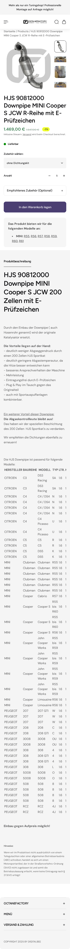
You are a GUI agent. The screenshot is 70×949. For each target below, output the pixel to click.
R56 (33, 236)
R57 (40, 236)
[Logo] (35, 22)
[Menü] (6, 22)
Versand (27, 134)
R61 (21, 241)
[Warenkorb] (64, 22)
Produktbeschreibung (17, 261)
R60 (15, 241)
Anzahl (8, 175)
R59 (54, 236)
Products (23, 31)
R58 (47, 236)
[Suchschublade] (56, 22)
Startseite (10, 31)
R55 (26, 236)
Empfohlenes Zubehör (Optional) (29, 190)
